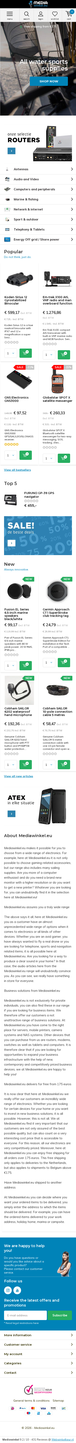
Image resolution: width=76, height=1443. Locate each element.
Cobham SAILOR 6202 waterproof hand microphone (18, 712)
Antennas (21, 169)
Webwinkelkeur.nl (62, 1439)
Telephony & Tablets (29, 229)
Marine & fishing (26, 199)
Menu (10, 19)
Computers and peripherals (34, 189)
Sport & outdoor (26, 219)
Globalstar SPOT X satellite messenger (57, 399)
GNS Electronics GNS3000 (16, 399)
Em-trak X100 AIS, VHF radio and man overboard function (57, 300)
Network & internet (28, 209)
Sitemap (58, 1400)
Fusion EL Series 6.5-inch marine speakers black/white (16, 614)
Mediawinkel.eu (44, 1428)
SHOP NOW (49, 81)
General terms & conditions (31, 1400)
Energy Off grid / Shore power (36, 239)
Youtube (17, 1290)
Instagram (8, 1290)
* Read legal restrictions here (21, 1323)
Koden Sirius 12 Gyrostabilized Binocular (15, 300)
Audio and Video (26, 179)
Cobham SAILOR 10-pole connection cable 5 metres (57, 712)
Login (40, 19)
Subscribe (59, 1315)
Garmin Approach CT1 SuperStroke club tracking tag (56, 613)
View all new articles (18, 776)
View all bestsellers (17, 470)
